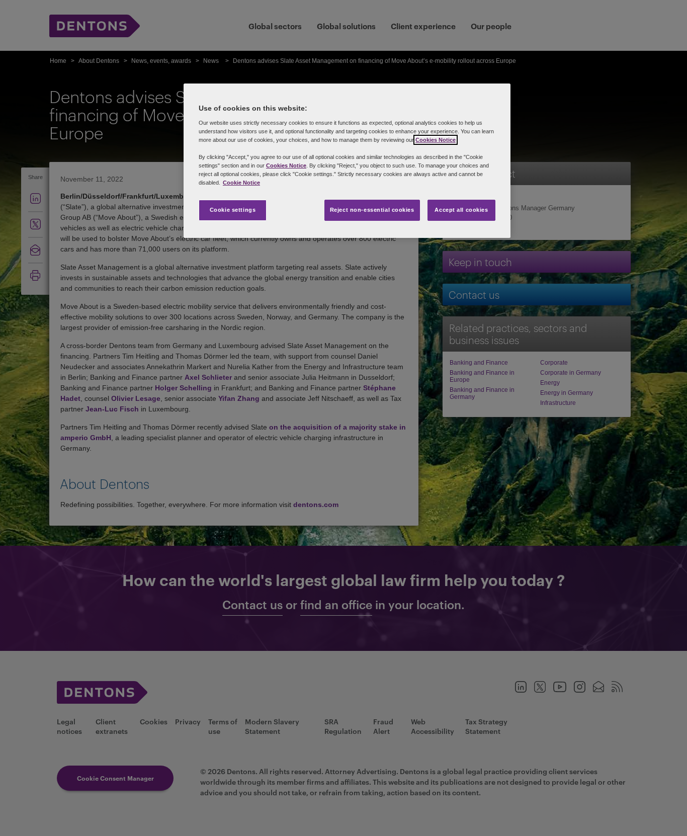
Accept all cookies (461, 210)
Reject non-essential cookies (372, 210)
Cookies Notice (435, 140)
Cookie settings (233, 210)
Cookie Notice (241, 183)
